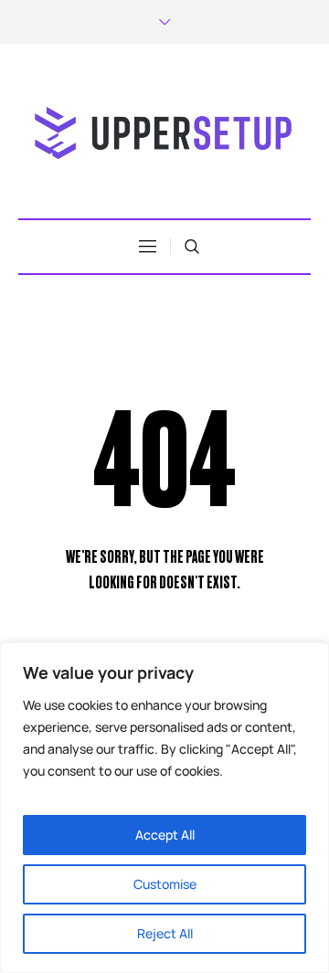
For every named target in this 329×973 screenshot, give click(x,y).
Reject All (165, 933)
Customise (164, 884)
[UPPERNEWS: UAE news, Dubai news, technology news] (164, 133)
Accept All (165, 834)
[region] (164, 807)
